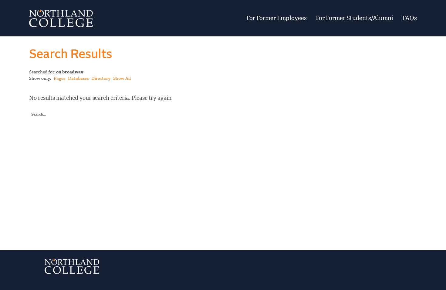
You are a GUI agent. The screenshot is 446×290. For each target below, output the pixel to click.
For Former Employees (276, 18)
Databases (78, 78)
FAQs (409, 18)
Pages (59, 78)
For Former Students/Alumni (354, 18)
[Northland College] (96, 18)
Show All (122, 78)
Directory (100, 78)
